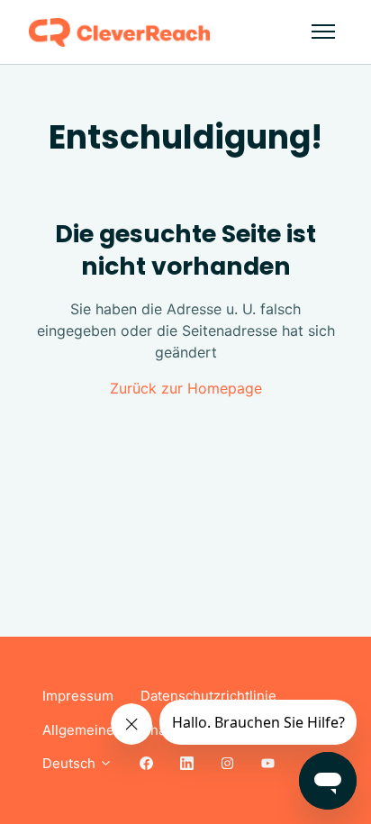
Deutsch (70, 763)
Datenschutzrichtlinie (208, 695)
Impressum (77, 695)
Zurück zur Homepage (186, 388)
